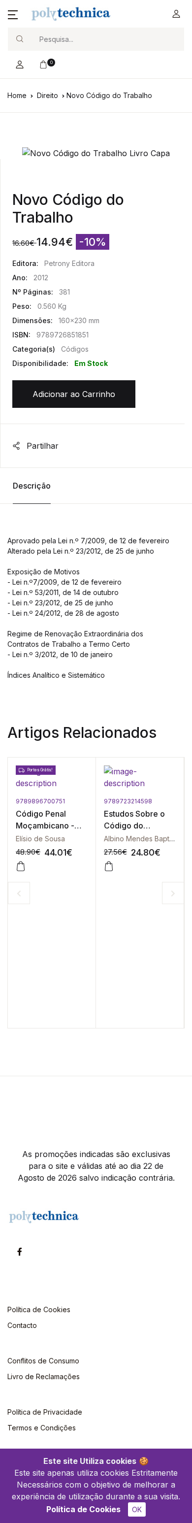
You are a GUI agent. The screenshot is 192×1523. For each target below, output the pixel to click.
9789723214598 (88, 801)
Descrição (32, 486)
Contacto (22, 1325)
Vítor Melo (169, 838)
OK (137, 1509)
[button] (13, 14)
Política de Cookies (83, 1509)
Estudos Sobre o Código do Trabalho (95, 825)
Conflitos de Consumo (43, 1361)
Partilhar (41, 446)
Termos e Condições (41, 1428)
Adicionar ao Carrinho (73, 394)
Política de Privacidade (44, 1412)
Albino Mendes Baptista (102, 838)
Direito (47, 95)
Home (17, 95)
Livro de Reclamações (43, 1376)
